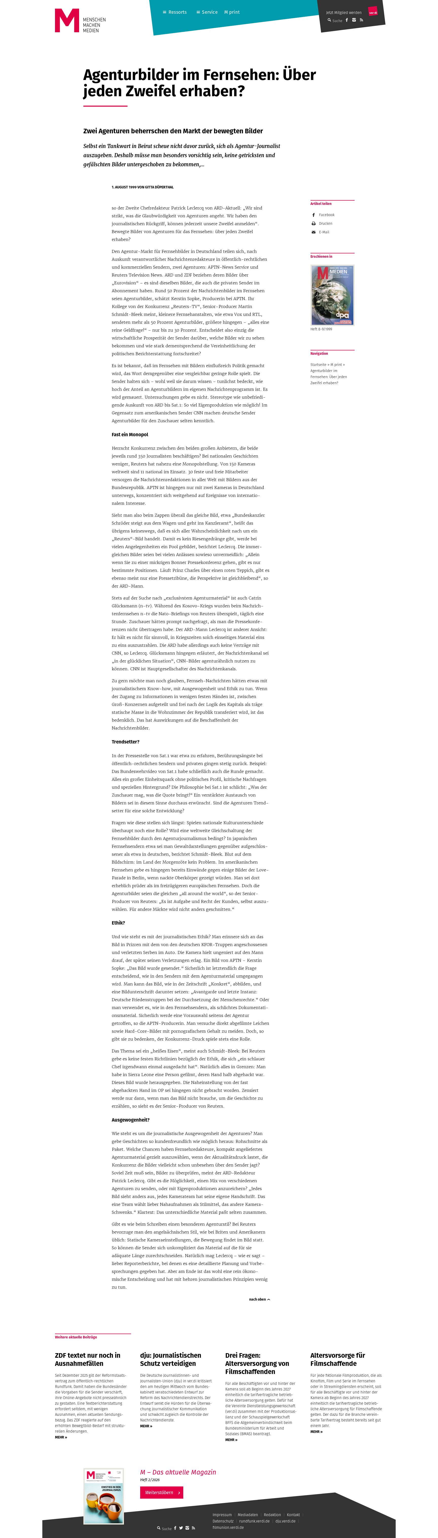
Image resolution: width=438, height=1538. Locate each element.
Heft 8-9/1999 (321, 329)
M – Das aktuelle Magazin (178, 1472)
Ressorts (178, 12)
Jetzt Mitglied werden (344, 12)
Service (209, 12)
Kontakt (293, 1514)
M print (232, 12)
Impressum (222, 1514)
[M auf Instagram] (354, 20)
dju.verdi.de (286, 1521)
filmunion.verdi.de (228, 1527)
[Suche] (159, 1528)
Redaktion (272, 1514)
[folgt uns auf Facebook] (175, 1528)
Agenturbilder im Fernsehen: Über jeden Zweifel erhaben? (329, 376)
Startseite (318, 364)
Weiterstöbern (159, 1492)
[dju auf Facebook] (347, 20)
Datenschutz (223, 1521)
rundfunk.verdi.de (254, 1521)
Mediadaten (248, 1514)
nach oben (257, 1299)
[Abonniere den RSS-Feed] (361, 20)
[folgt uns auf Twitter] (181, 1528)
